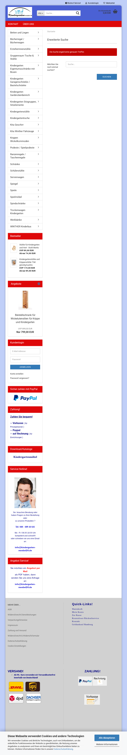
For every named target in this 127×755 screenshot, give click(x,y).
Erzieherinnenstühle (20, 49)
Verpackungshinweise (17, 620)
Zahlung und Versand (17, 630)
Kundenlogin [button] (93, 3)
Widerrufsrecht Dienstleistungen (22, 615)
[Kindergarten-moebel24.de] (20, 12)
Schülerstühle (17, 170)
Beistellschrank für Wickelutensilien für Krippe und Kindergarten (25, 319)
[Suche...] (78, 13)
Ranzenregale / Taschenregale (18, 156)
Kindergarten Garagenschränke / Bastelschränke (20, 82)
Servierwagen (17, 177)
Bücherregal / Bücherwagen (17, 41)
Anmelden (25, 367)
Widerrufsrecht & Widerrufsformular (23, 636)
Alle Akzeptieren (107, 738)
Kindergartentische (20, 118)
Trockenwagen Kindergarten (17, 212)
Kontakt (13, 24)
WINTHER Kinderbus (20, 226)
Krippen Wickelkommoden (19, 139)
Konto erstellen (16, 374)
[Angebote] (39, 284)
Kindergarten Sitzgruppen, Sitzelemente (23, 103)
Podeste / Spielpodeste (22, 147)
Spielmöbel (16, 197)
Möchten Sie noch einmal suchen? (52, 67)
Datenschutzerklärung (63, 749)
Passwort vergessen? (19, 378)
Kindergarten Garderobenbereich (20, 93)
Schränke (15, 164)
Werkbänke (16, 219)
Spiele (13, 190)
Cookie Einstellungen (17, 646)
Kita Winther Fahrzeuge (22, 131)
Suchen (107, 77)
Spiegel (14, 183)
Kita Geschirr (17, 124)
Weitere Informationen (107, 744)
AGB (10, 609)
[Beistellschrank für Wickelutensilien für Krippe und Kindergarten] (25, 300)
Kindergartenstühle (20, 111)
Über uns (28, 24)
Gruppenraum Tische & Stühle (22, 57)
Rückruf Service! (74, 3)
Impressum (13, 625)
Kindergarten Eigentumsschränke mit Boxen (22, 69)
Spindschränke (17, 203)
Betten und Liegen (19, 32)
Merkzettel (110, 3)
